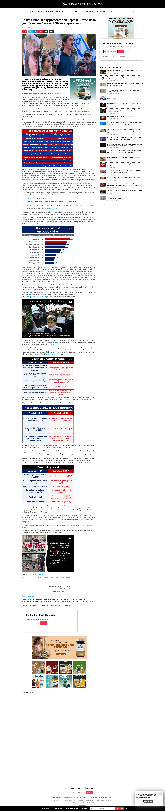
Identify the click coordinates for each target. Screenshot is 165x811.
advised (63, 175)
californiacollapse (36, 11)
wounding (28, 297)
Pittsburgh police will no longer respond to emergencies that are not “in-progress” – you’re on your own (124, 138)
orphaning (35, 297)
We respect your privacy (73, 800)
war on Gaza (80, 601)
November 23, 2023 (51, 208)
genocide (75, 599)
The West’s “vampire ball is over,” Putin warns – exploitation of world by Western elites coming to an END (124, 123)
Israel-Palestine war (38, 601)
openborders (77, 11)
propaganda (66, 601)
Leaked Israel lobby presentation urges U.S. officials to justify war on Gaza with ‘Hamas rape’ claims (124, 171)
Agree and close (148, 801)
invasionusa (101, 11)
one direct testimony (34, 279)
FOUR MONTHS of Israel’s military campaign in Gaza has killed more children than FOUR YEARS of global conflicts (124, 151)
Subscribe (120, 809)
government (83, 599)
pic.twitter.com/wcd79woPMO (83, 205)
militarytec (59, 11)
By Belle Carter (116, 147)
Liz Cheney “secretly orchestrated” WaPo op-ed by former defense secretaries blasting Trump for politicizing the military (124, 184)
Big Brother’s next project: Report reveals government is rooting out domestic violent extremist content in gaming (124, 144)
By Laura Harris (116, 87)
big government (37, 599)
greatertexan (49, 11)
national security (50, 601)
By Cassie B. (115, 80)
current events (48, 599)
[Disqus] (59, 716)
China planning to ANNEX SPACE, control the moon (120, 116)
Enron (49, 173)
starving (44, 297)
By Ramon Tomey (116, 93)
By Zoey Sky (115, 100)
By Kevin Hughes (116, 106)
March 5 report (44, 277)
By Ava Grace (115, 113)
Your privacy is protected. (31, 627)
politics (59, 601)
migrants (68, 11)
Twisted (72, 601)
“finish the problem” (51, 354)
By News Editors (116, 174)
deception (56, 599)
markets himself (47, 169)
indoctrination (26, 601)
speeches (51, 271)
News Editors (36, 28)
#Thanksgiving (30, 198)
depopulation (64, 599)
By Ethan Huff (115, 73)
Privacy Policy (82, 805)
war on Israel (88, 601)
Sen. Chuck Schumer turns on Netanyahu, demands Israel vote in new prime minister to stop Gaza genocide (124, 71)
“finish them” (38, 354)
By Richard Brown (116, 200)
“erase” (56, 342)
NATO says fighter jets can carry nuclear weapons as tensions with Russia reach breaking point (123, 178)
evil (71, 599)
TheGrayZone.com (57, 94)
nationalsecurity (89, 11)
